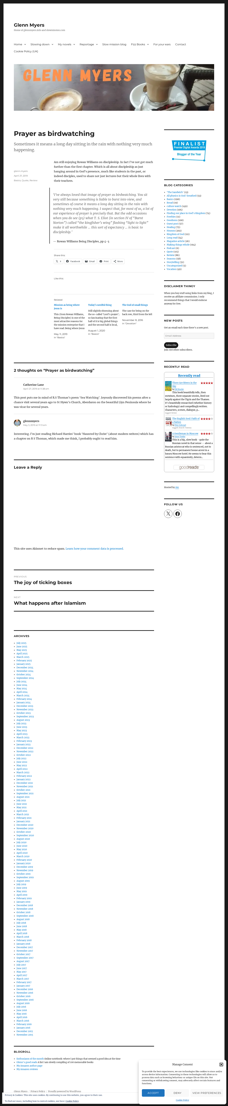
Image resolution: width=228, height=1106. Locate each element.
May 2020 (22, 849)
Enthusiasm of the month (30, 1058)
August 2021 (23, 797)
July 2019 (21, 884)
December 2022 (25, 748)
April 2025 (22, 653)
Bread (170, 202)
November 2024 (25, 671)
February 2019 (24, 898)
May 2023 (22, 730)
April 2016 (22, 1017)
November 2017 (25, 950)
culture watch (174, 206)
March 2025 (23, 657)
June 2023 (22, 727)
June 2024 (22, 685)
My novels (64, 44)
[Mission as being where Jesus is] (71, 321)
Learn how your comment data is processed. (95, 548)
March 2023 (23, 737)
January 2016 (23, 1027)
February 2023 (24, 741)
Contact (180, 44)
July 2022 (21, 758)
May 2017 (22, 971)
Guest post (172, 223)
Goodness (172, 220)
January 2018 (23, 943)
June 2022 (22, 762)
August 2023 (23, 720)
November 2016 (25, 992)
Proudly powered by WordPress (64, 1091)
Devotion (171, 209)
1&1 (177, 487)
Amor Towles (180, 437)
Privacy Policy (38, 1091)
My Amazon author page (29, 1065)
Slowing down (40, 44)
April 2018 (22, 933)
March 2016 (23, 1020)
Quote (25, 180)
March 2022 (23, 772)
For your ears (162, 44)
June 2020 (22, 846)
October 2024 (24, 674)
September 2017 (25, 957)
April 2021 (22, 811)
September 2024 (25, 678)
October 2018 (23, 912)
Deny (177, 1093)
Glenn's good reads (27, 1062)
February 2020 (24, 860)
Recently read (189, 376)
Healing (171, 227)
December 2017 (25, 947)
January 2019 (23, 901)
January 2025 (24, 664)
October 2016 (24, 996)
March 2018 (23, 936)
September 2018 (25, 915)
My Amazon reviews (27, 1069)
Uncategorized (174, 265)
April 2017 (22, 975)
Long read (172, 237)
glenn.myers (21, 171)
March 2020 (23, 856)
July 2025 (21, 643)
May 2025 (22, 650)
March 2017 (23, 978)
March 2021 (23, 814)
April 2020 (22, 853)
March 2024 (23, 695)
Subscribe (171, 345)
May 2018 (22, 929)
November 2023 (25, 709)
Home (18, 44)
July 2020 (21, 842)
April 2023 (22, 734)
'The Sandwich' (175, 192)
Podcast (171, 248)
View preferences (206, 1093)
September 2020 (25, 835)
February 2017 (24, 982)
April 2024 (22, 692)
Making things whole (178, 244)
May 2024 (22, 688)
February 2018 (24, 940)
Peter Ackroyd (180, 425)
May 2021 (22, 807)
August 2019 (23, 881)
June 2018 (22, 926)
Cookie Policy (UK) (26, 51)
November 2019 (25, 870)
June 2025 (22, 646)
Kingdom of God (175, 234)
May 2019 (22, 891)
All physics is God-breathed (181, 195)
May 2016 (22, 1013)
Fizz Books (138, 44)
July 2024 (21, 681)
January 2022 (24, 779)
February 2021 (24, 818)
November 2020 (25, 828)
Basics (17, 180)
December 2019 (25, 867)
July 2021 (21, 800)
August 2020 (23, 839)
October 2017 (23, 954)
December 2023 (25, 706)
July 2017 (21, 964)
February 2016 (24, 1024)
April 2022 (22, 769)
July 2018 (21, 922)
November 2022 (25, 751)
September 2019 (25, 877)
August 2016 (23, 1003)
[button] (221, 1064)
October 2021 (23, 790)
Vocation (171, 269)
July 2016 (21, 1006)
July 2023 (21, 723)
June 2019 (22, 887)
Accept (153, 1093)
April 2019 (22, 894)
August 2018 (23, 919)
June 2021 (22, 804)
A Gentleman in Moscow (185, 433)
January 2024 (24, 702)
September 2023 (25, 716)
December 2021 (25, 783)
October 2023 (24, 713)
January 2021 (23, 821)
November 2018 (25, 908)
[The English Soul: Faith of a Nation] (168, 422)
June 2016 (22, 1010)
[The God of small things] (139, 314)
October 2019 (24, 874)
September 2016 (25, 999)
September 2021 (25, 793)
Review (33, 180)
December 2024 (25, 667)
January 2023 (23, 744)
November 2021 (25, 786)
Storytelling (173, 262)
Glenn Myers (29, 25)
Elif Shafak (179, 389)
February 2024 (24, 699)
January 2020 (24, 863)
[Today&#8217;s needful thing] (105, 319)
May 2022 (22, 765)
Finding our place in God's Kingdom (186, 213)
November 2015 (25, 1034)
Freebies (171, 216)
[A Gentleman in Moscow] (168, 437)
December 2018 (25, 905)
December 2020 (25, 825)
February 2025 (24, 660)
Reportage (87, 44)
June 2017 (22, 968)
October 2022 (24, 755)
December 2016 (25, 989)
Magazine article (175, 241)
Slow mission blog (114, 44)
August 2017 (23, 961)
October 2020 (24, 832)
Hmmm (171, 230)
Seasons (171, 258)
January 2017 (23, 985)
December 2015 (25, 1031)
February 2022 (24, 776)
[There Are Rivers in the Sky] (168, 386)
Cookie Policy (182, 1100)
